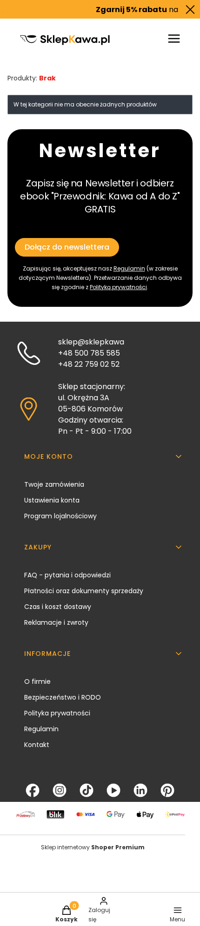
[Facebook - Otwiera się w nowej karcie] (32, 790)
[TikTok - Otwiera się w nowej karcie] (86, 790)
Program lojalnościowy (60, 516)
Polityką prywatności (118, 287)
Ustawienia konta (52, 500)
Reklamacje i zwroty (56, 622)
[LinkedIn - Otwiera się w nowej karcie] (140, 790)
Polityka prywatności (57, 713)
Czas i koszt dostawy (57, 606)
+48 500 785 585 (89, 353)
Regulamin (129, 268)
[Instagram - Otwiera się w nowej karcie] (59, 790)
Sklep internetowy (93, 847)
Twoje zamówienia (54, 484)
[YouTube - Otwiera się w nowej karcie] (113, 790)
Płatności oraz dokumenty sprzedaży (83, 590)
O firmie (37, 681)
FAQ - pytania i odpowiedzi (67, 575)
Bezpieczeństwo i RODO (62, 697)
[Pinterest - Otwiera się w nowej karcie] (167, 790)
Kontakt (36, 744)
